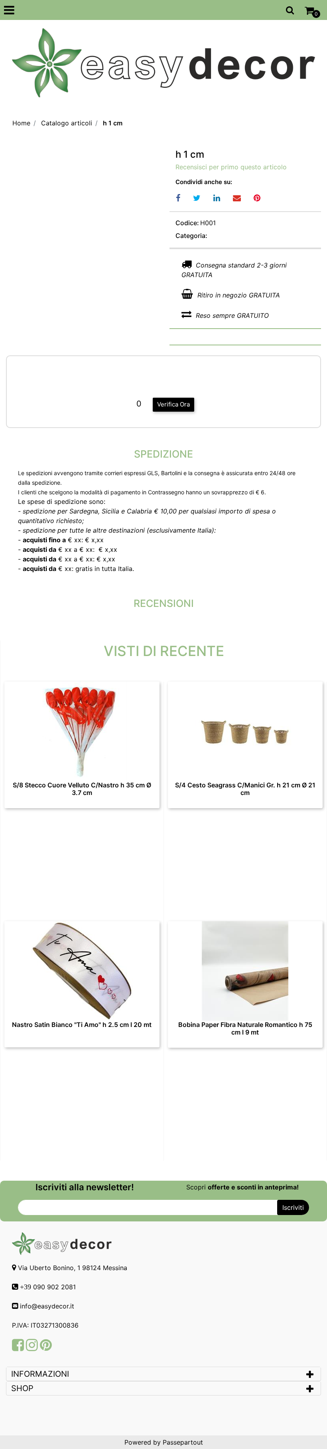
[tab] (163, 1374)
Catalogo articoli (66, 123)
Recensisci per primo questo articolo (231, 167)
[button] (293, 1207)
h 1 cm (112, 123)
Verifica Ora (173, 404)
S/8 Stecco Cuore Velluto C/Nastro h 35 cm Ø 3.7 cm (82, 789)
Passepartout (183, 1442)
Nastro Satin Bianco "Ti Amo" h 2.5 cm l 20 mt (82, 1025)
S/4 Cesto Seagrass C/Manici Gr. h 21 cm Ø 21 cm (245, 789)
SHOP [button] (22, 1388)
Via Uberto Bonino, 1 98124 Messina (72, 1268)
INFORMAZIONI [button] (41, 1374)
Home (21, 123)
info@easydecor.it (47, 1306)
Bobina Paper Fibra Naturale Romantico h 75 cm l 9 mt (245, 1028)
